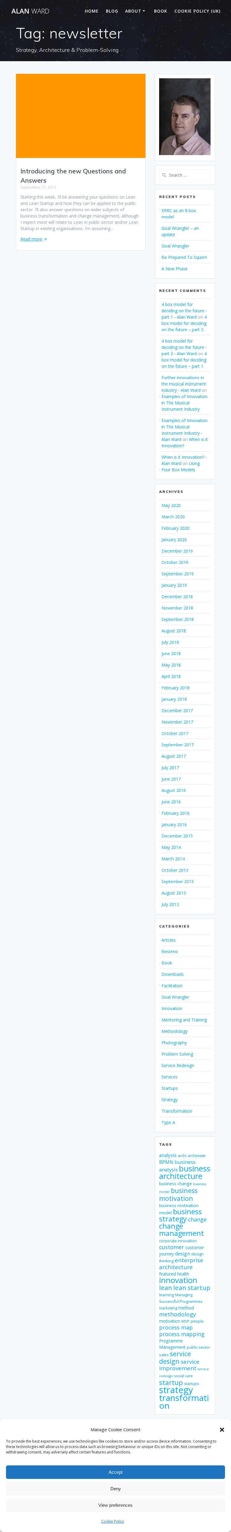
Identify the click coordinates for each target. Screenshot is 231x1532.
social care (183, 1375)
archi (182, 1155)
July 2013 (170, 904)
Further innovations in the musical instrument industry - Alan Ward (184, 384)
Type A (168, 1122)
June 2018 (171, 653)
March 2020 (173, 517)
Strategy (170, 1099)
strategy (176, 1390)
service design (175, 1357)
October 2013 (175, 870)
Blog (112, 11)
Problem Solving (177, 1054)
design (182, 1253)
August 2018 (174, 631)
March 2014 (173, 859)
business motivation (178, 1194)
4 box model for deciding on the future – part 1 (184, 360)
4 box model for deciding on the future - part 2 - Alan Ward (184, 347)
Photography (174, 1042)
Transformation (177, 1111)
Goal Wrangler (175, 246)
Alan (30, 11)
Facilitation (172, 985)
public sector (198, 1347)
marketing (168, 1308)
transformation (184, 1401)
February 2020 (175, 528)
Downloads (173, 974)
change (197, 1219)
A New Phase (175, 268)
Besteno (170, 951)
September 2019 (178, 574)
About (133, 11)
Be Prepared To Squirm (184, 257)
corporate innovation (178, 1240)
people (197, 1321)
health (183, 1274)
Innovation (172, 1008)
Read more (31, 239)
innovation (178, 1280)
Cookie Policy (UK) (197, 11)
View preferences (115, 1505)
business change (175, 1183)
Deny (115, 1488)
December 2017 (177, 710)
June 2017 (171, 779)
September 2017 (178, 745)
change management (181, 1229)
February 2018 (175, 688)
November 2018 (177, 608)
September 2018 (178, 619)
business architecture (184, 1172)
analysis (168, 1155)
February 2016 (175, 813)
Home (92, 11)
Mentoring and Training (184, 1020)
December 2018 (177, 596)
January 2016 (174, 824)
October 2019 (175, 562)
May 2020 (171, 505)
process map (176, 1327)
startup (171, 1382)
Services (169, 1077)
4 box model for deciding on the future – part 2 (184, 323)
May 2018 (171, 665)
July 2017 (170, 767)
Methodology (175, 1031)
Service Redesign (178, 1065)
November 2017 (177, 722)
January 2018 (174, 699)
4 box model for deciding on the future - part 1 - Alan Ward (184, 310)
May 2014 (171, 847)
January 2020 (174, 539)
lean (165, 1287)
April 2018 (171, 676)
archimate (196, 1155)
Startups (170, 1088)
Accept (115, 1472)
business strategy (180, 1215)
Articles (169, 940)
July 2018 (170, 642)
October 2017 (175, 733)
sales (164, 1354)
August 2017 (174, 756)
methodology (177, 1314)
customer (171, 1247)
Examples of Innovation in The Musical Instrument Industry (185, 403)
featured (167, 1274)
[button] (222, 1430)
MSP (185, 1321)
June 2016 (171, 802)
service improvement (179, 1365)
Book (160, 11)
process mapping (182, 1334)
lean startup (191, 1287)
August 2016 (174, 790)
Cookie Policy (112, 1521)
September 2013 (178, 881)
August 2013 (174, 893)
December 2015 (177, 836)
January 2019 (174, 585)
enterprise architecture (181, 1263)
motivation (169, 1321)
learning (166, 1294)
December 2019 (177, 551)
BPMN (166, 1162)
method (186, 1308)
